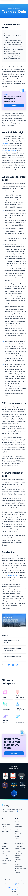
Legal (21, 879)
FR (15, 891)
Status (17, 838)
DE (13, 891)
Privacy (17, 879)
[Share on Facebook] (9, 665)
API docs (17, 829)
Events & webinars (7, 856)
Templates (5, 858)
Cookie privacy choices (9, 884)
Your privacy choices (15, 888)
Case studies (18, 834)
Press (3, 834)
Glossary (4, 863)
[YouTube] (15, 890)
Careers (4, 826)
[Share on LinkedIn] (13, 665)
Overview (17, 822)
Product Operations (20, 868)
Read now (14, 105)
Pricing (17, 824)
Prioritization (18, 851)
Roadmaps (18, 862)
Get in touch (5, 831)
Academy (4, 846)
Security (17, 831)
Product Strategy (20, 848)
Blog (3, 853)
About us (4, 822)
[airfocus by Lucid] (5, 806)
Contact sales (6, 824)
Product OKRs (19, 846)
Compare (17, 836)
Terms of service (9, 879)
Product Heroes (6, 860)
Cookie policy (21, 884)
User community (6, 851)
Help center (5, 848)
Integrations (18, 826)
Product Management (14, 8)
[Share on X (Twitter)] (17, 665)
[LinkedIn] (12, 890)
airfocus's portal (6, 829)
